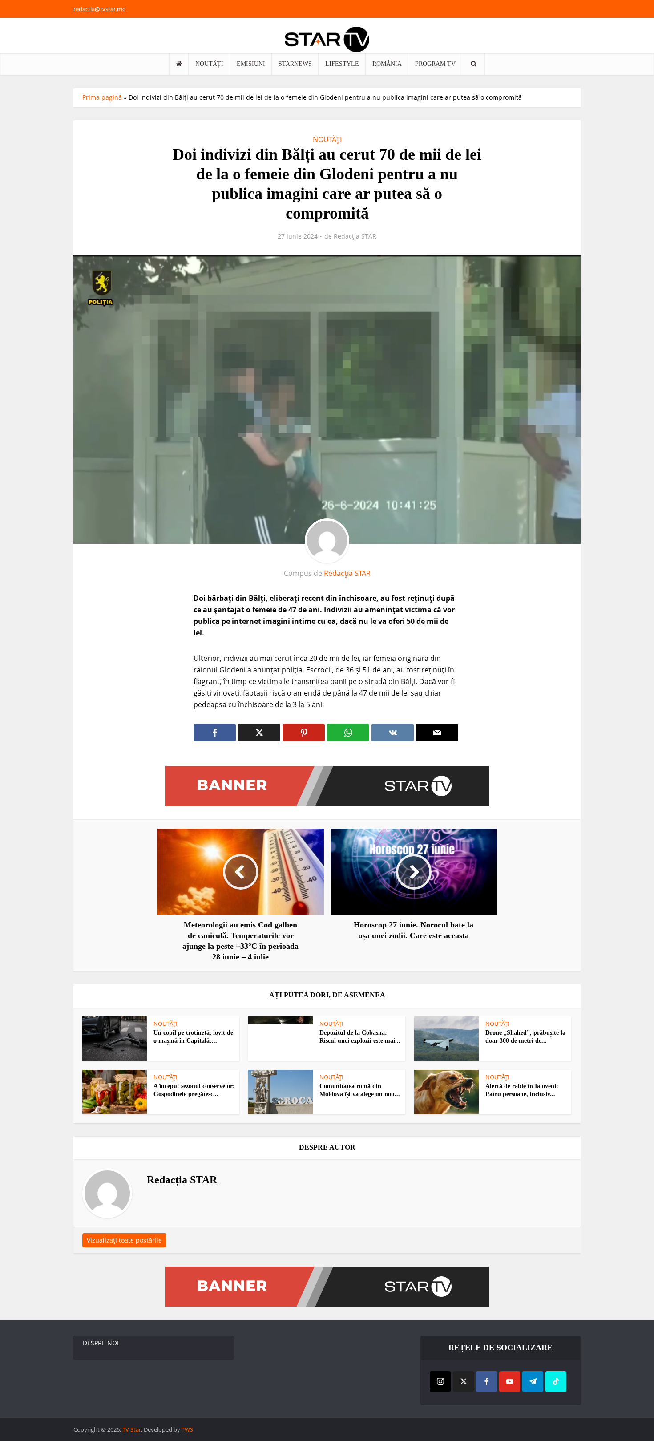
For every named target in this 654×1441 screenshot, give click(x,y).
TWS (187, 1429)
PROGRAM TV (435, 64)
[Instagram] (440, 1381)
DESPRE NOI (101, 1343)
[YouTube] (509, 1381)
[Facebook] (486, 1381)
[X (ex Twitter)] (463, 1381)
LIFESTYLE (342, 64)
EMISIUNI (251, 64)
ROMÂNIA (387, 64)
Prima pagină (102, 97)
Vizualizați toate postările (124, 1240)
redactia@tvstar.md (99, 9)
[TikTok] (555, 1381)
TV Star (131, 1429)
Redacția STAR (355, 236)
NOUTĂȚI (209, 64)
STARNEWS (295, 64)
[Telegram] (532, 1381)
